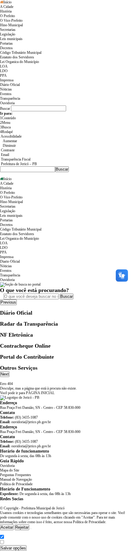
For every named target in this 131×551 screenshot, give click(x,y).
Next (5, 374)
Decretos (6, 48)
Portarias (6, 43)
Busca (5, 127)
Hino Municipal (11, 25)
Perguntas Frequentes (15, 475)
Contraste (7, 150)
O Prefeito (7, 16)
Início (7, 2)
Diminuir (9, 145)
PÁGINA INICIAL (40, 393)
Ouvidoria (7, 103)
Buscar (66, 296)
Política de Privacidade (16, 484)
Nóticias (6, 89)
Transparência (10, 98)
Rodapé (6, 132)
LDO (4, 71)
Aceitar (7, 527)
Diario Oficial (10, 261)
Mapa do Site (9, 470)
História (6, 11)
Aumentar (10, 141)
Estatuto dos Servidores (17, 57)
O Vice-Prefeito (11, 20)
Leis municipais (11, 39)
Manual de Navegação (16, 479)
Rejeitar (22, 527)
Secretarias (8, 30)
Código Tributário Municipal (20, 52)
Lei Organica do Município (19, 62)
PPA (3, 75)
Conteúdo (8, 118)
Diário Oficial (10, 85)
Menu (5, 122)
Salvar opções (13, 548)
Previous (8, 302)
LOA (4, 66)
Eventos (6, 94)
